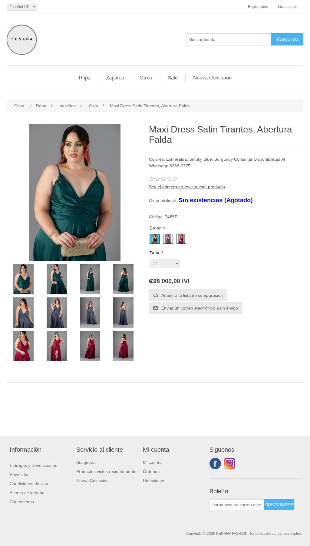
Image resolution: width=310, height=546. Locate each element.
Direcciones (154, 480)
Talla (155, 252)
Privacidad (20, 474)
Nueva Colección (212, 78)
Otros (146, 78)
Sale (173, 78)
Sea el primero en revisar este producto (187, 186)
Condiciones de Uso (29, 483)
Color (156, 228)
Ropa (85, 78)
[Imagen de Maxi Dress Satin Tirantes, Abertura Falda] (23, 279)
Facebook (215, 463)
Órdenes (151, 471)
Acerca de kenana (27, 492)
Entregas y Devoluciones (33, 465)
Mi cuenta (152, 462)
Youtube (230, 463)
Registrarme (258, 7)
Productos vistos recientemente (106, 471)
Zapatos (115, 78)
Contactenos (22, 501)
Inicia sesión (288, 7)
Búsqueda (86, 462)
